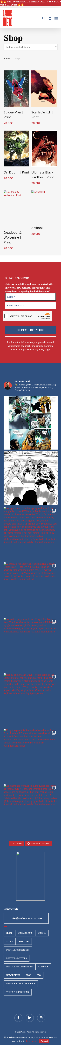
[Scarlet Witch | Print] (44, 88)
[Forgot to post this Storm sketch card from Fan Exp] (31, 756)
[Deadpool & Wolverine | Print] (16, 208)
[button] (56, 18)
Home (7, 58)
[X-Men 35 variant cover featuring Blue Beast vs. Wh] (31, 589)
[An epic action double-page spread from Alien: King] (31, 534)
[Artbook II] (44, 206)
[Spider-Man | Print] (16, 88)
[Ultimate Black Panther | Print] (44, 148)
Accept (44, 1041)
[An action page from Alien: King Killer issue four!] (31, 645)
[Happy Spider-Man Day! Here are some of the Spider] (31, 700)
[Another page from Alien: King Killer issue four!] (31, 811)
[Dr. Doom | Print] (16, 148)
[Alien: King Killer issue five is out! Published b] (31, 423)
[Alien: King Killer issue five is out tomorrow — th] (31, 478)
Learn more (31, 1041)
